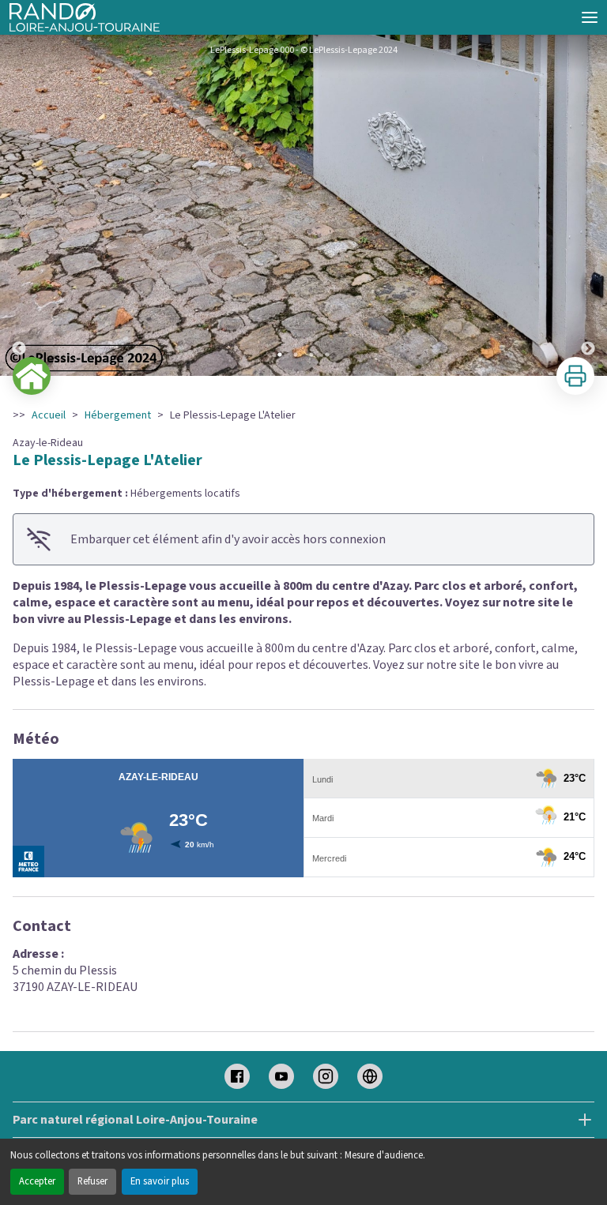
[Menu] (589, 17)
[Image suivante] (588, 205)
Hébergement (118, 415)
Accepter (37, 1181)
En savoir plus (159, 1181)
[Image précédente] (19, 205)
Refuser (92, 1181)
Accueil (49, 415)
